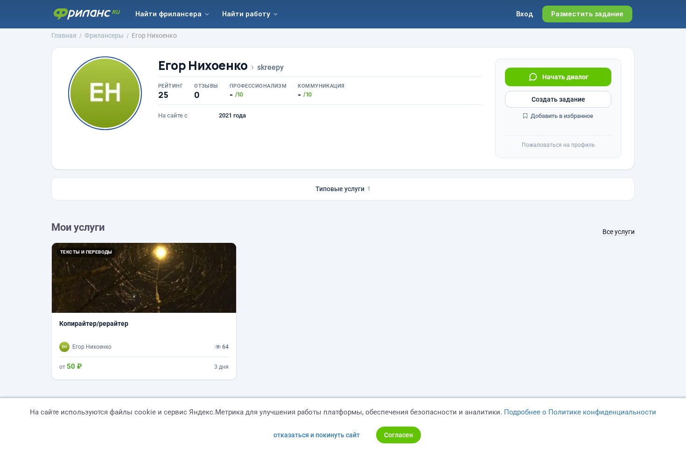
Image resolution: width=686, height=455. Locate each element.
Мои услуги (78, 227)
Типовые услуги (343, 189)
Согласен (398, 435)
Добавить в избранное (561, 115)
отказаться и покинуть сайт (316, 435)
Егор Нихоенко (203, 65)
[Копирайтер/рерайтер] (144, 311)
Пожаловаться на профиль (558, 145)
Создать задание (558, 99)
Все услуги (618, 231)
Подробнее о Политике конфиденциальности (580, 412)
